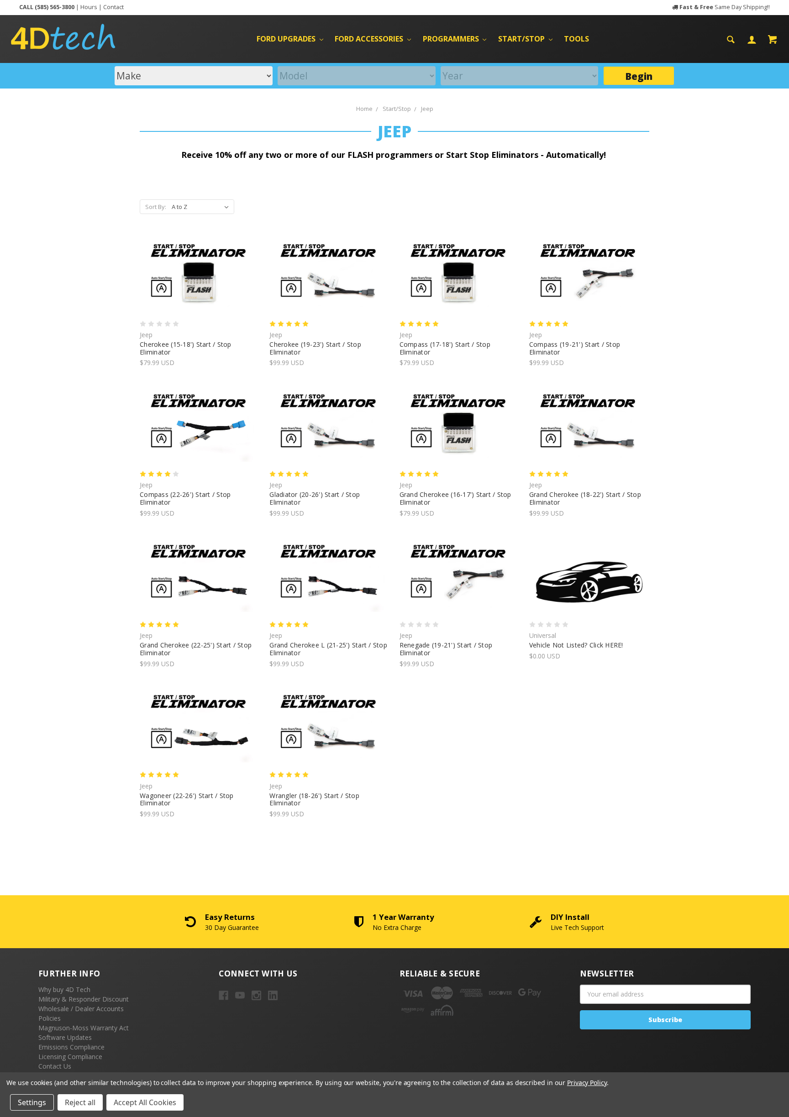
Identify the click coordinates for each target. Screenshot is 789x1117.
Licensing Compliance (70, 1056)
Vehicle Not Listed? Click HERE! (576, 645)
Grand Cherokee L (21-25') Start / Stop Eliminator (328, 649)
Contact (113, 7)
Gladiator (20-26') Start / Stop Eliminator (314, 498)
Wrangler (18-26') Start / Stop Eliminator (314, 799)
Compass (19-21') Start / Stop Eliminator (574, 348)
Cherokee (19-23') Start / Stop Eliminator (315, 348)
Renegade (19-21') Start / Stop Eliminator (446, 649)
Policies (49, 1018)
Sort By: (155, 207)
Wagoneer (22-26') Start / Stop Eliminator (187, 799)
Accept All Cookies (145, 1102)
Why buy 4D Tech (64, 989)
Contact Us (54, 1066)
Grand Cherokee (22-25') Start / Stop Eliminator (196, 649)
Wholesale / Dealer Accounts (81, 1008)
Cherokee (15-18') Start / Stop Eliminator (185, 348)
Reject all (80, 1102)
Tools (576, 39)
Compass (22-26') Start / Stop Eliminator (185, 498)
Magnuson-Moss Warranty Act (83, 1027)
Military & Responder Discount (83, 999)
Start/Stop (522, 39)
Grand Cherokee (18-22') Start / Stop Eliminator (585, 498)
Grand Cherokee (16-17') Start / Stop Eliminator (455, 498)
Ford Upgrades (287, 39)
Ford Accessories (370, 39)
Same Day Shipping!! (724, 7)
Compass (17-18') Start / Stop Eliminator (445, 348)
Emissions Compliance (71, 1047)
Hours (88, 7)
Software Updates (65, 1037)
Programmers (452, 39)
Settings (32, 1102)
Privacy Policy (587, 1082)
